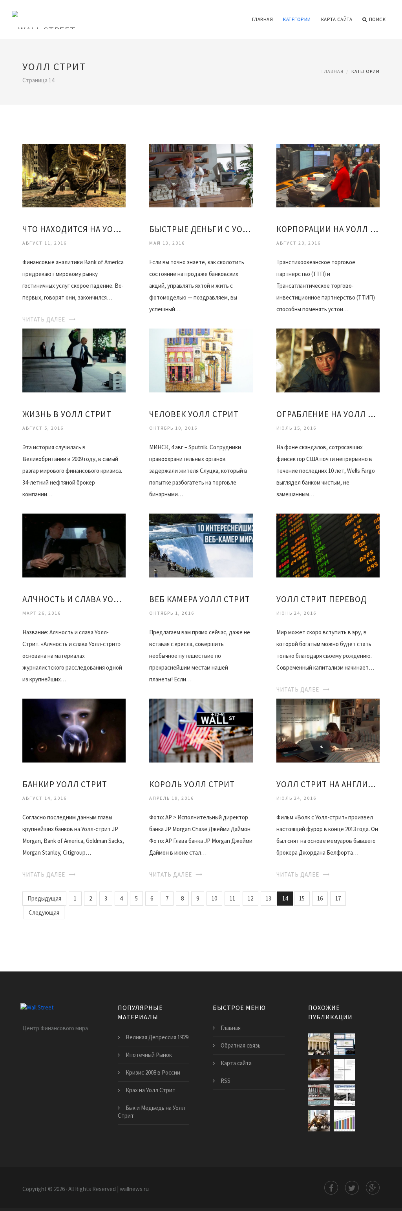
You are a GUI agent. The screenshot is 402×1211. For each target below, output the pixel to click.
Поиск (377, 19)
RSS (225, 1080)
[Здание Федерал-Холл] (319, 1044)
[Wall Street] (44, 14)
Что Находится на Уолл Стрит (74, 229)
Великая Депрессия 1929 (157, 1037)
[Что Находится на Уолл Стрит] (74, 175)
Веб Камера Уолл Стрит (199, 599)
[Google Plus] (373, 1188)
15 (302, 898)
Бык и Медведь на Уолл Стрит (151, 1111)
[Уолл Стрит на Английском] (328, 730)
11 (232, 898)
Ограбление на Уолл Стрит (328, 414)
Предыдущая (44, 898)
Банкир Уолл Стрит (64, 784)
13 (268, 898)
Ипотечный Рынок (149, 1054)
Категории (297, 19)
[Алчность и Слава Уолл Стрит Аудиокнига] (74, 545)
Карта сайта (337, 19)
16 (320, 898)
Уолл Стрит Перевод (321, 599)
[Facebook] (331, 1188)
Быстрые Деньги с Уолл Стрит (200, 229)
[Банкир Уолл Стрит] (74, 730)
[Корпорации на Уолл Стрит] (328, 175)
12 (250, 898)
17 (338, 898)
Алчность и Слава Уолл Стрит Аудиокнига (74, 599)
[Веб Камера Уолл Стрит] (200, 545)
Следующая (44, 912)
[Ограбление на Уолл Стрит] (328, 360)
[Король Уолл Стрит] (200, 730)
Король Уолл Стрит (192, 784)
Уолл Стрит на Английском (328, 784)
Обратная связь (241, 1045)
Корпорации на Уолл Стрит (328, 229)
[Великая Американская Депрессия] (344, 1095)
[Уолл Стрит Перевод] (328, 545)
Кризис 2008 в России (153, 1072)
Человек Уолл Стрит (194, 414)
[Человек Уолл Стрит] (200, 360)
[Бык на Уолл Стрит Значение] (319, 1120)
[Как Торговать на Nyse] (344, 1044)
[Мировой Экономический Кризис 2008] (344, 1069)
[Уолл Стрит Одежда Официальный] (319, 1069)
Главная (262, 19)
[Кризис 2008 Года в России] (344, 1120)
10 (214, 898)
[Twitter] (352, 1188)
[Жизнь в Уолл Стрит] (74, 360)
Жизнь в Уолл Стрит (66, 414)
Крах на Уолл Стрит (150, 1090)
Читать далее (43, 319)
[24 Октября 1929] (319, 1095)
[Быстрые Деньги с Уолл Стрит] (200, 175)
